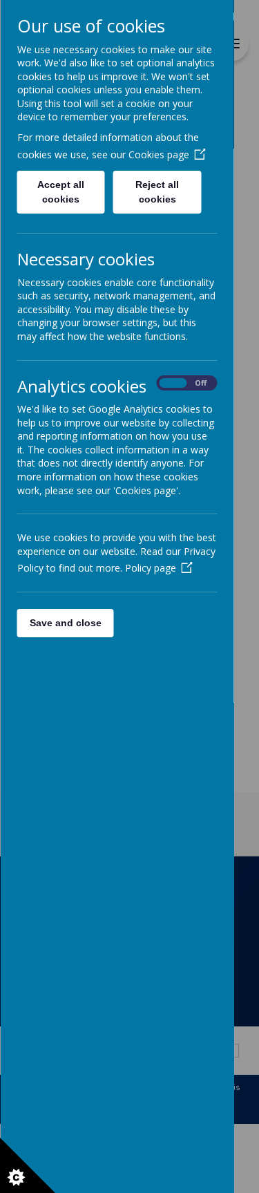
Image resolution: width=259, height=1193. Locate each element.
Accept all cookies (60, 192)
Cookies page (158, 154)
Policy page (149, 567)
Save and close (65, 622)
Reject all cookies (157, 192)
